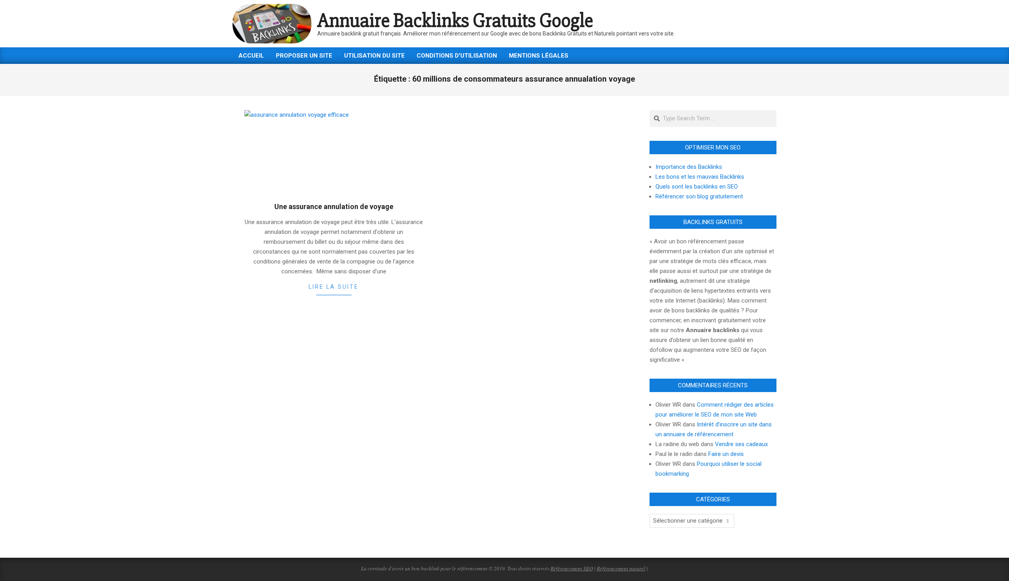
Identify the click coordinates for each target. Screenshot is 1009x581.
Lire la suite (334, 287)
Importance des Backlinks (688, 166)
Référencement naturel (621, 568)
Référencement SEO (572, 568)
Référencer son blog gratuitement (699, 196)
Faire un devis (726, 454)
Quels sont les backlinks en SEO (696, 186)
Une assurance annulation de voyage (333, 206)
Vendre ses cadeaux (741, 444)
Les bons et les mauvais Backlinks (699, 176)
